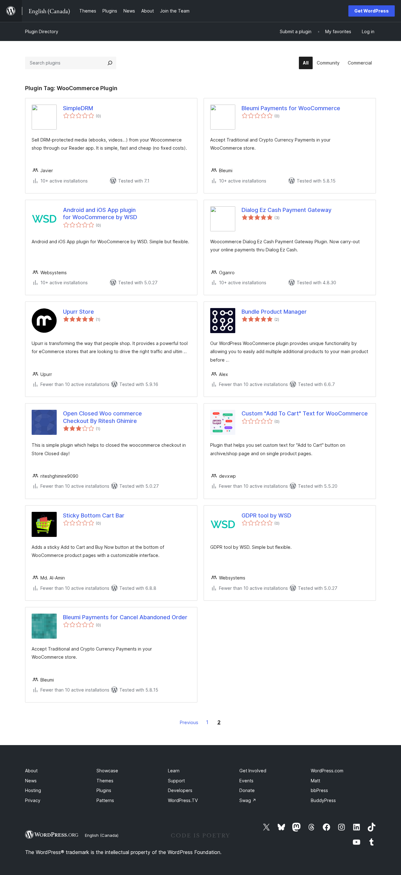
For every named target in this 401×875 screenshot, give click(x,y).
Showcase (107, 770)
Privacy (32, 800)
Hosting (33, 790)
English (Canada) (101, 835)
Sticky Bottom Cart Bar (93, 515)
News (31, 780)
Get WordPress (371, 10)
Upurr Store (78, 311)
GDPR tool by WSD (266, 515)
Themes (104, 780)
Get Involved (252, 770)
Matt (315, 780)
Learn (174, 770)
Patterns (105, 800)
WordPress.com (327, 770)
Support (176, 780)
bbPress (319, 790)
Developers (180, 790)
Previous (189, 722)
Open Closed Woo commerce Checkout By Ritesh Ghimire (102, 417)
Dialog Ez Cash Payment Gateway (286, 210)
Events (246, 780)
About (31, 770)
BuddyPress (323, 800)
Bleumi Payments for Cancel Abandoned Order (125, 617)
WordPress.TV (183, 800)
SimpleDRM (78, 108)
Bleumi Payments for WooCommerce (291, 108)
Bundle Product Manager (274, 311)
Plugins (103, 790)
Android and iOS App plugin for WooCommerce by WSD (100, 213)
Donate (247, 790)
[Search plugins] (110, 63)
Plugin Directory (41, 31)
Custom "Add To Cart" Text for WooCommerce (305, 413)
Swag (247, 800)
